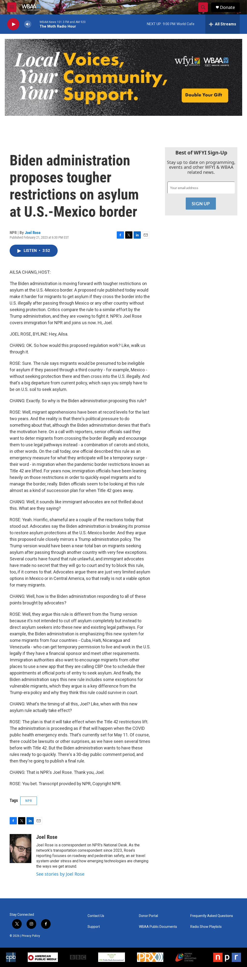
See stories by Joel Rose (60, 874)
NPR (28, 801)
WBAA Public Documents (158, 927)
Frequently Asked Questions (211, 916)
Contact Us (96, 916)
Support (94, 927)
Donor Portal (148, 916)
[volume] (28, 24)
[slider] (35, 24)
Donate (227, 7)
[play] (13, 24)
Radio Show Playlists (206, 927)
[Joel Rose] (20, 848)
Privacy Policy (31, 936)
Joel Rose (33, 232)
